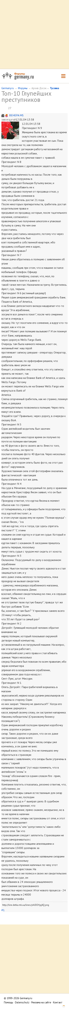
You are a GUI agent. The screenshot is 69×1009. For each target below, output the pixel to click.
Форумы (19, 73)
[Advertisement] (34, 34)
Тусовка (54, 88)
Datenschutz (22, 1002)
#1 (3, 910)
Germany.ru (7, 88)
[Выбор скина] (62, 1006)
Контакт (57, 1002)
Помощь (8, 1002)
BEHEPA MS (16, 115)
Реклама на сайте (41, 1002)
